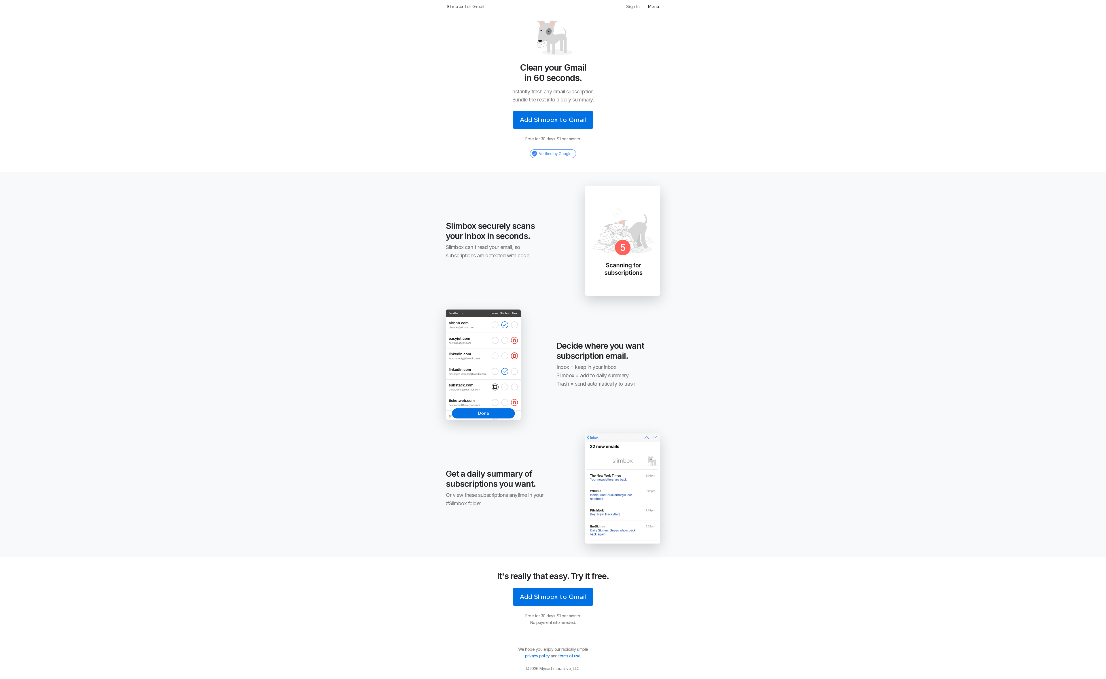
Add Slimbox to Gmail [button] (553, 120)
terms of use (569, 655)
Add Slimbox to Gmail (553, 597)
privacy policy (537, 655)
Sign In (633, 7)
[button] (553, 153)
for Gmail (465, 7)
